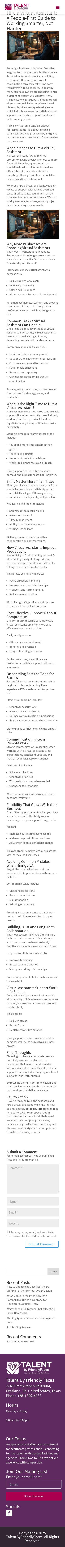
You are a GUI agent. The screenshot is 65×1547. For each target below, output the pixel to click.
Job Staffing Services (19, 1327)
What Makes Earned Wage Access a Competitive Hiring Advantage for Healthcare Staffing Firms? (27, 1299)
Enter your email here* (24, 1477)
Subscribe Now (33, 1496)
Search (53, 1271)
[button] (34, 1388)
